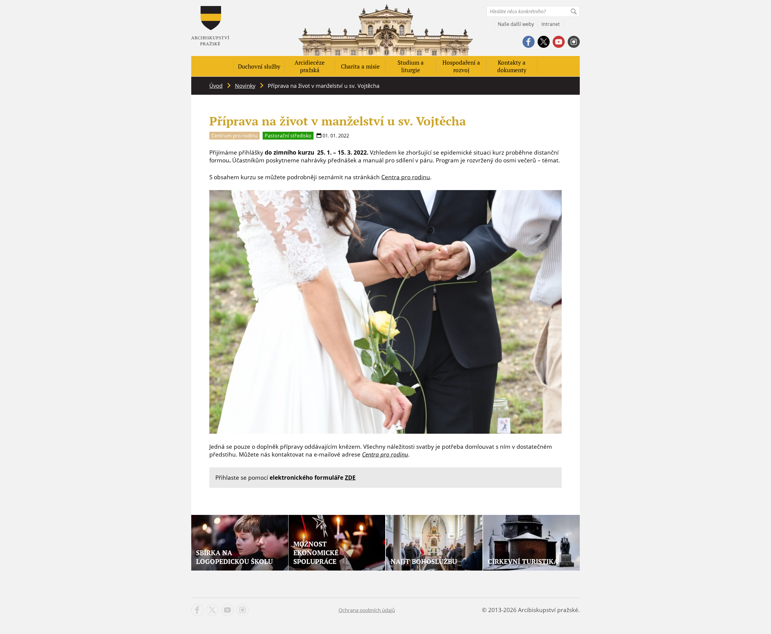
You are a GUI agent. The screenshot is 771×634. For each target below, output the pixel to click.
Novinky (245, 85)
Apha (210, 25)
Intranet (551, 24)
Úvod (216, 85)
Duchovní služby (259, 66)
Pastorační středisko (288, 135)
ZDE (350, 478)
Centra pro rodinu (405, 177)
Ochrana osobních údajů (367, 610)
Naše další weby (516, 24)
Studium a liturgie (411, 66)
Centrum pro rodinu (234, 135)
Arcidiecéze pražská (310, 66)
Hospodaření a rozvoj (461, 66)
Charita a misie (360, 66)
